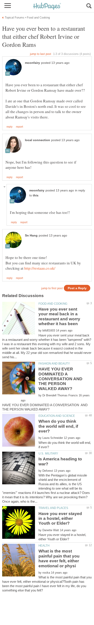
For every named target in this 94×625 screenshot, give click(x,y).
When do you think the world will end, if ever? (58, 426)
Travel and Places (53, 508)
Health (43, 545)
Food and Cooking (52, 303)
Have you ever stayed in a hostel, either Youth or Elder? (60, 518)
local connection (37, 140)
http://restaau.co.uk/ (39, 268)
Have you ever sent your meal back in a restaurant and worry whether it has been (59, 316)
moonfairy (32, 62)
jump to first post (52, 288)
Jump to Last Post (40, 54)
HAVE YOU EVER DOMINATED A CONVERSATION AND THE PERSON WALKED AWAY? (60, 379)
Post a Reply (77, 288)
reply (9, 126)
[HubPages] (47, 6)
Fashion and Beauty (54, 363)
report (19, 126)
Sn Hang (31, 235)
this (35, 195)
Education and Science (56, 415)
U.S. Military (48, 453)
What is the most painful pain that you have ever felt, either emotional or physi (59, 558)
